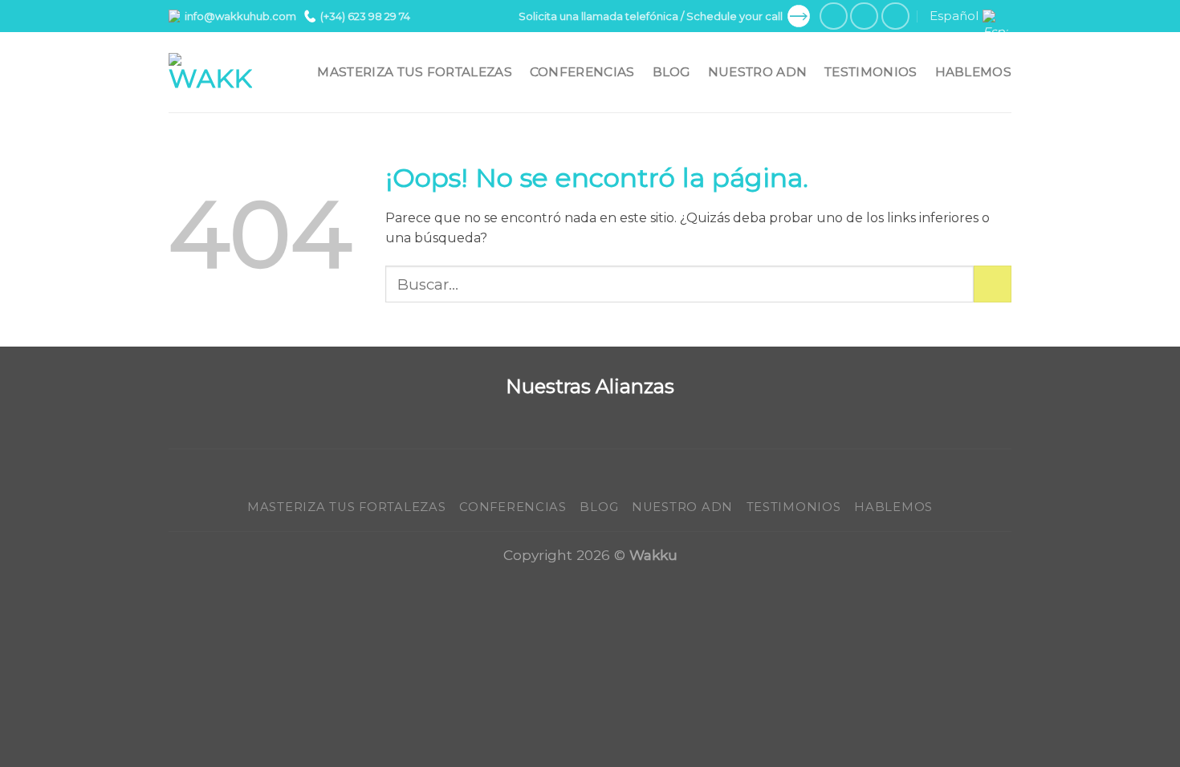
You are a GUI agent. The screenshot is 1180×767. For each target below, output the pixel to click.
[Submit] (992, 284)
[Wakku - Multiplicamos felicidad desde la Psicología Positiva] (210, 72)
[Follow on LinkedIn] (895, 16)
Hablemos (973, 71)
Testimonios (870, 71)
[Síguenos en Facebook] (834, 16)
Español (954, 15)
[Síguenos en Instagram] (864, 16)
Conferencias (582, 71)
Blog (671, 71)
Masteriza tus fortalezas (414, 71)
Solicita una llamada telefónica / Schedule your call (651, 16)
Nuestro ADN (757, 71)
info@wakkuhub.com (240, 16)
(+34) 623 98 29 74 (365, 16)
